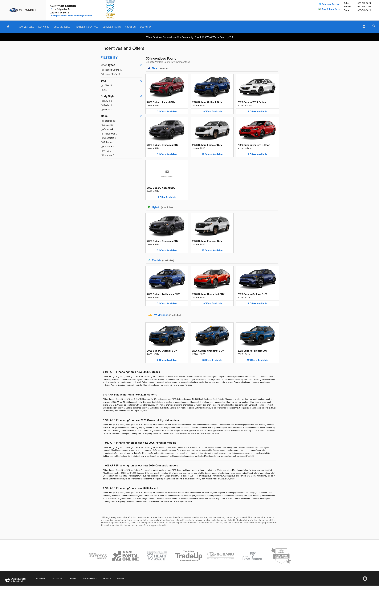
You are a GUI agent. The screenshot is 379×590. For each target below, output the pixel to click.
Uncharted (109, 138)
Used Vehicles (62, 26)
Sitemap (120, 578)
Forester (109, 120)
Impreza (108, 155)
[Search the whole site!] (374, 26)
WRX (107, 150)
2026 (107, 85)
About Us (130, 26)
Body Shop (146, 26)
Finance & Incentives (86, 26)
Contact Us (57, 578)
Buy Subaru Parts (331, 9)
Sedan (107, 105)
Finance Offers (112, 69)
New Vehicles (26, 26)
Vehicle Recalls (88, 578)
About (72, 578)
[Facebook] (366, 579)
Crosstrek (109, 129)
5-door (107, 109)
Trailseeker (110, 133)
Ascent (108, 125)
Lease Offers (111, 74)
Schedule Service (330, 4)
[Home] (22, 10)
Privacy (106, 578)
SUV (107, 101)
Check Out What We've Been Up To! (214, 37)
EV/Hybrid (43, 26)
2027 (107, 89)
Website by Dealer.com (15, 580)
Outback (108, 146)
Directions (40, 578)
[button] (166, 94)
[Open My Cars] (363, 26)
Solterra (108, 142)
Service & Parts (112, 26)
